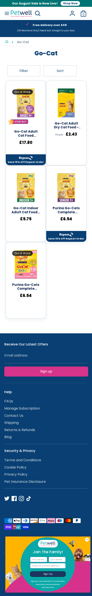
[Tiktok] (28, 498)
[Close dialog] (85, 540)
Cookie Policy (15, 467)
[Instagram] (21, 498)
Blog (8, 436)
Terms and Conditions (22, 460)
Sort (60, 70)
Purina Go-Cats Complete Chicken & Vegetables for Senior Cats (66, 210)
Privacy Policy (15, 474)
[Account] (72, 11)
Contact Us (13, 415)
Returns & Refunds (19, 429)
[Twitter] (6, 498)
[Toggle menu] (5, 13)
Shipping (11, 422)
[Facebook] (14, 498)
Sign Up (46, 573)
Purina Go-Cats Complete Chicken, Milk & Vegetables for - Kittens (26, 287)
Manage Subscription (22, 408)
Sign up (46, 371)
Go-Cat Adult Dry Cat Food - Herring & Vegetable (66, 126)
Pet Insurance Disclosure (25, 481)
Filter (23, 70)
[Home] (6, 42)
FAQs (8, 401)
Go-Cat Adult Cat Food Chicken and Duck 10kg (26, 134)
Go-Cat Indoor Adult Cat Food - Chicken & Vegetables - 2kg (26, 210)
